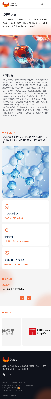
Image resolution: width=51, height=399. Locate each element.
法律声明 (14, 382)
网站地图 (22, 382)
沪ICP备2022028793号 (10, 388)
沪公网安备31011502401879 (12, 390)
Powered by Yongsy (9, 395)
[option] (26, 288)
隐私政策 (5, 382)
